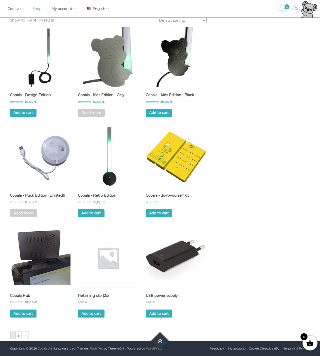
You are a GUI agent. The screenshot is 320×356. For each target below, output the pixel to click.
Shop (37, 8)
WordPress (154, 348)
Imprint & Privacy (297, 348)
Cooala (13, 8)
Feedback (217, 348)
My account (62, 8)
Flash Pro (96, 348)
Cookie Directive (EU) (264, 348)
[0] (282, 9)
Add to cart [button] (23, 112)
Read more (91, 112)
